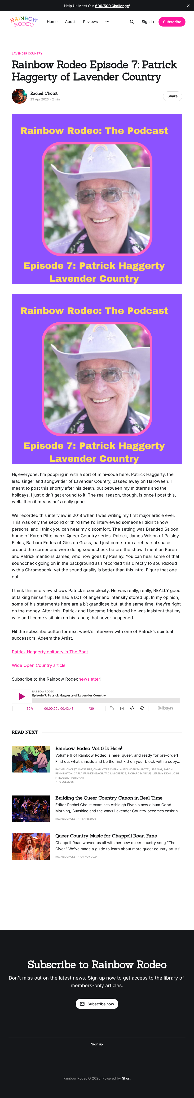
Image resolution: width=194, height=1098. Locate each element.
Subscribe (172, 21)
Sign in (148, 21)
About (70, 21)
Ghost (126, 1078)
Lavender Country (27, 53)
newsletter (89, 679)
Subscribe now (101, 1004)
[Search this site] (132, 21)
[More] (107, 21)
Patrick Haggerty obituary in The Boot (50, 651)
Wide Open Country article (39, 665)
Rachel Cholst (43, 93)
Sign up (97, 1044)
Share (173, 96)
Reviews (90, 21)
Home (52, 21)
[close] (188, 5)
